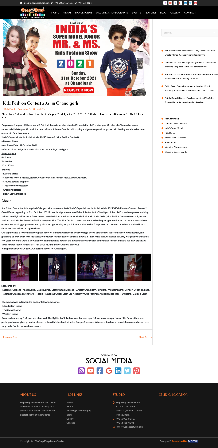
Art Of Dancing (172, 118)
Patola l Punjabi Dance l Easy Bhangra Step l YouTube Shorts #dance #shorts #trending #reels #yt (189, 100)
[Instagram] (165, 3)
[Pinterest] (195, 3)
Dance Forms (83, 12)
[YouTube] (170, 3)
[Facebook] (175, 3)
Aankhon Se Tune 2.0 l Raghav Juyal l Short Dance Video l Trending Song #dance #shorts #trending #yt (191, 64)
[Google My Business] (180, 3)
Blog (163, 12)
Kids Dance (170, 133)
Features (150, 12)
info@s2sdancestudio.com (37, 2)
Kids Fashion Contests (15, 109)
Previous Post (8, 337)
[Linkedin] (185, 3)
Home (55, 12)
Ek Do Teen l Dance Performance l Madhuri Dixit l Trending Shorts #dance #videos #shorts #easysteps (189, 88)
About (67, 12)
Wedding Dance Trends (176, 152)
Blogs (69, 414)
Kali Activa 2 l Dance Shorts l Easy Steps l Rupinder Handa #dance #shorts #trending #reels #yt (191, 76)
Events (136, 12)
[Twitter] (190, 3)
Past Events (170, 142)
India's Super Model (174, 128)
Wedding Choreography (112, 12)
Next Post (145, 337)
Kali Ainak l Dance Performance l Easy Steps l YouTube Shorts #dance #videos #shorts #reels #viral (190, 52)
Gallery (175, 12)
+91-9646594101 (83, 2)
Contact (190, 12)
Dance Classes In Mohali (176, 123)
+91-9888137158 (63, 2)
